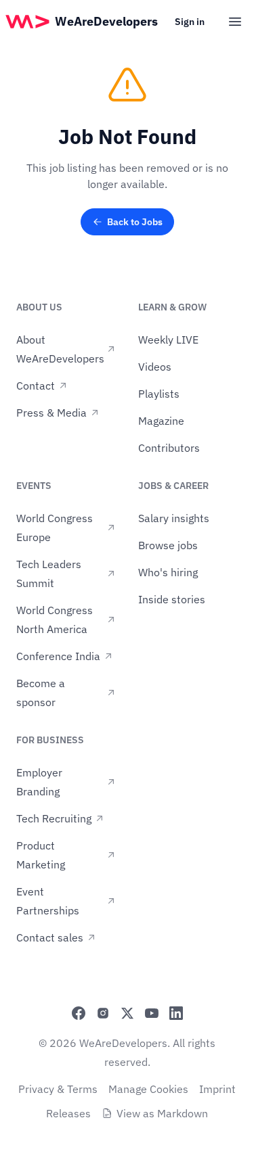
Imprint (217, 1089)
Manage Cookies (148, 1089)
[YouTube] (151, 1013)
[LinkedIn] (176, 1013)
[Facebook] (78, 1013)
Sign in (190, 22)
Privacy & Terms (58, 1089)
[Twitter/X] (127, 1013)
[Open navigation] (235, 21)
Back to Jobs (135, 222)
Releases (68, 1113)
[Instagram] (103, 1013)
